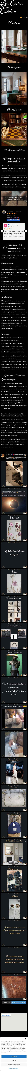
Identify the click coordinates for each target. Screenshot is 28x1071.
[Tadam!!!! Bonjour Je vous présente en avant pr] (14, 663)
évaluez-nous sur (12, 219)
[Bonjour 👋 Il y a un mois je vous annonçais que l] (14, 717)
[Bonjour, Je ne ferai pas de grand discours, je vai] (14, 555)
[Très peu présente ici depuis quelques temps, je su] (14, 528)
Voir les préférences (14, 1064)
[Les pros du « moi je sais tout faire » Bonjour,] (14, 987)
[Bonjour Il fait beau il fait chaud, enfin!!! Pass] (14, 690)
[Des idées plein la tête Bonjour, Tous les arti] (14, 825)
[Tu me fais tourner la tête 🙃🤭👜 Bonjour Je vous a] (14, 798)
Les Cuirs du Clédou (14, 211)
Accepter (14, 1056)
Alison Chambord (13, 225)
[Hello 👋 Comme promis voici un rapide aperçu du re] (14, 744)
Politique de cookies (13, 1068)
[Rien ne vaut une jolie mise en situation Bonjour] (14, 852)
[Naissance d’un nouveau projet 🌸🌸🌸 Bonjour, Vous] (14, 582)
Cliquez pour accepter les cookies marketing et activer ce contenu (14, 198)
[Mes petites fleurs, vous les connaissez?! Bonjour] (14, 879)
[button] (26, 1039)
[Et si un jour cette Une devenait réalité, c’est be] (14, 474)
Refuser (14, 1060)
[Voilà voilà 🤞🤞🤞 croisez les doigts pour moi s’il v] (14, 501)
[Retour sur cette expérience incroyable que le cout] (14, 636)
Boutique (14, 23)
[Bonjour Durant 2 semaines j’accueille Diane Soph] (14, 933)
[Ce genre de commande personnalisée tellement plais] (14, 609)
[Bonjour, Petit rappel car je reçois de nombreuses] (14, 960)
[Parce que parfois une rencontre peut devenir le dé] (14, 906)
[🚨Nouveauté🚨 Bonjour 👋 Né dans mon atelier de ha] (14, 771)
